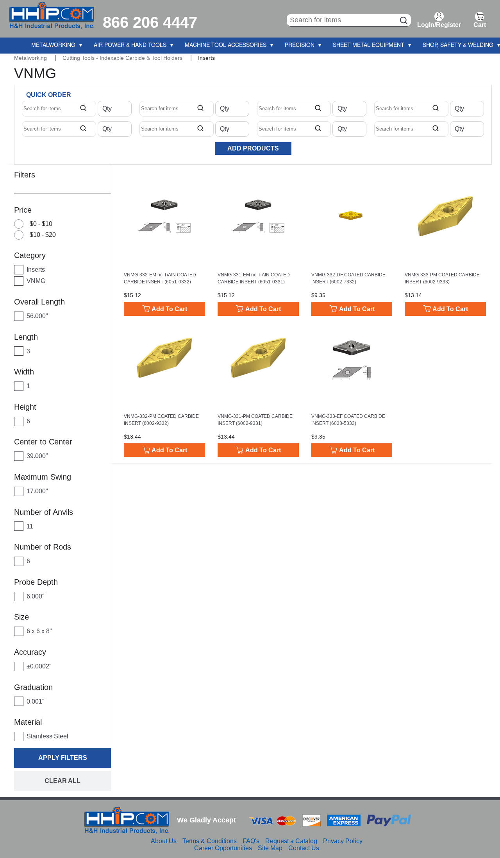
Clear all (62, 780)
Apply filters (62, 757)
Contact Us (303, 848)
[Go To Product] (164, 216)
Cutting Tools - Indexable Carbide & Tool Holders (123, 58)
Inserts (206, 58)
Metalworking (31, 58)
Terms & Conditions (209, 841)
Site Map (270, 848)
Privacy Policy (342, 841)
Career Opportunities (223, 848)
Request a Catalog (291, 841)
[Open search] (83, 108)
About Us (164, 841)
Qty (107, 109)
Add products (253, 148)
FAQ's (251, 841)
